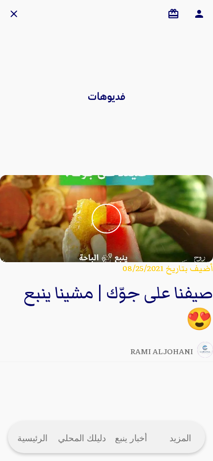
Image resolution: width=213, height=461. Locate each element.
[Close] (14, 14)
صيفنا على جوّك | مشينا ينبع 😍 (118, 307)
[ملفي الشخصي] (199, 14)
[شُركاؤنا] (173, 14)
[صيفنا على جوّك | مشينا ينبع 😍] (106, 218)
